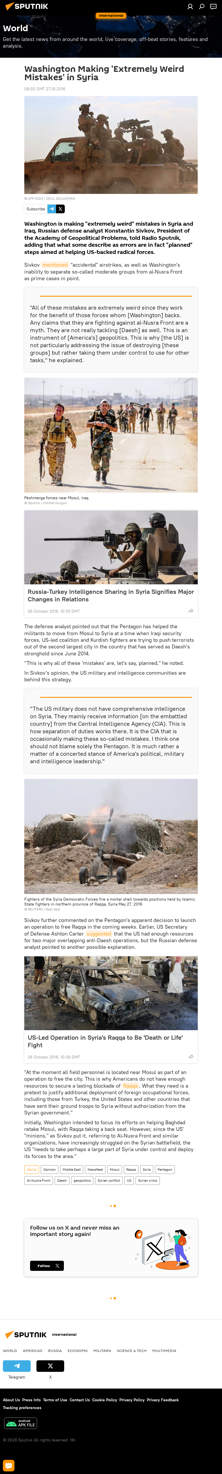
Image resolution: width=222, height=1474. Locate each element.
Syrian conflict (109, 1180)
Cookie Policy (104, 1399)
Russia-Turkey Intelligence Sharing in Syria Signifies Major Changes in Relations (111, 595)
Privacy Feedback (163, 1399)
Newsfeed (95, 1169)
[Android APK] (20, 1423)
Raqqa (130, 1085)
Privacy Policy (132, 1399)
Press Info (31, 1399)
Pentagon (165, 1169)
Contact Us (80, 1399)
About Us (11, 1399)
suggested (99, 933)
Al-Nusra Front (38, 1180)
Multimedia (164, 1350)
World (31, 1169)
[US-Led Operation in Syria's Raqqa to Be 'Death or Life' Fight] (111, 993)
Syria (147, 1169)
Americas (32, 1350)
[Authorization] (190, 6)
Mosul (114, 1169)
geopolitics (82, 1180)
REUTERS (35, 909)
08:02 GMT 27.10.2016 (44, 88)
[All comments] (8, 1465)
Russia (55, 1350)
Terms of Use (55, 1399)
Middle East (72, 1169)
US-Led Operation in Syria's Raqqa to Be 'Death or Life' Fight (105, 1041)
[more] (191, 610)
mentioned (55, 264)
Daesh (62, 1180)
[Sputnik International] (28, 11)
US (129, 1180)
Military (102, 1350)
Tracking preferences (22, 1407)
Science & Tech (132, 1350)
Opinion (49, 1169)
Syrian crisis (147, 1180)
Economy (78, 1350)
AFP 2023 (35, 198)
